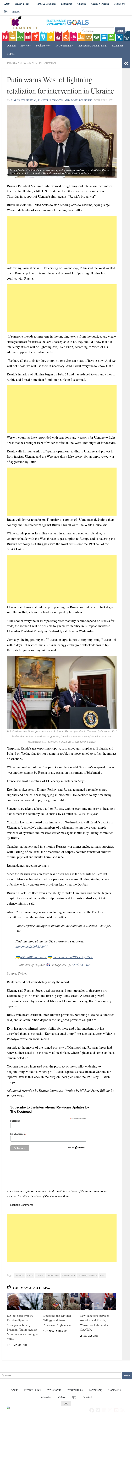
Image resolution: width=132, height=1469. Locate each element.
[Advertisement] (62, 240)
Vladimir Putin (68, 1275)
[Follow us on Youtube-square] (116, 1410)
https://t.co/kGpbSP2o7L (31, 946)
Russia (12, 63)
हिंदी (6, 11)
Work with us (75, 1390)
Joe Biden (19, 1275)
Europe (25, 63)
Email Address (18, 1134)
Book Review (43, 45)
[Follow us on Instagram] (110, 1410)
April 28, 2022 (81, 965)
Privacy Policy (22, 3)
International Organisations (92, 45)
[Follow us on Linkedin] (104, 1410)
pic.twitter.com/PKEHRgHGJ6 (73, 957)
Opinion (11, 45)
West (102, 1275)
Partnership (66, 3)
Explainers (117, 45)
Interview (25, 45)
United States (44, 63)
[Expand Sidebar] (126, 63)
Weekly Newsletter (100, 3)
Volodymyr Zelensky (88, 1275)
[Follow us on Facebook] (91, 1410)
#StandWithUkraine (33, 957)
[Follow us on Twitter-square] (98, 1410)
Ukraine (39, 1275)
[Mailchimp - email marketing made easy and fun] (76, 1148)
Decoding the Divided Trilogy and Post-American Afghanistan (57, 1320)
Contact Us (119, 3)
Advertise (81, 3)
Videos (10, 54)
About (7, 3)
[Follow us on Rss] (122, 1410)
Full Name (15, 1121)
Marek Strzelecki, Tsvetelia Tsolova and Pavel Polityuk (51, 100)
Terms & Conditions (46, 3)
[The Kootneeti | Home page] (26, 23)
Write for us (54, 1390)
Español (16, 11)
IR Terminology (64, 45)
